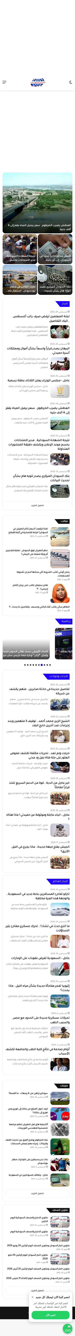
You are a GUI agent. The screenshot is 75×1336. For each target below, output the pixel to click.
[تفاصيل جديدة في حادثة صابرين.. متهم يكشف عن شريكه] (60, 704)
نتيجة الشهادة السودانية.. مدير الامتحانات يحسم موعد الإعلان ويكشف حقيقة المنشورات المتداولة (39, 445)
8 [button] (30, 665)
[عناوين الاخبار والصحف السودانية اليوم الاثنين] (60, 1222)
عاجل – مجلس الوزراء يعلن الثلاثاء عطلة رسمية (39, 380)
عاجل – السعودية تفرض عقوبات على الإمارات (40, 958)
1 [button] (50, 665)
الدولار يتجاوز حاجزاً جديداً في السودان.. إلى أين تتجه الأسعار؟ (55, 260)
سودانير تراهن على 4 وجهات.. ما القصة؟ (28, 1093)
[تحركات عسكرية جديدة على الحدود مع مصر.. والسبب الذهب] (60, 1032)
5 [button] (39, 665)
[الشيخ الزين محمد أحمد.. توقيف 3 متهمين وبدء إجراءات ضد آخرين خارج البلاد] (60, 736)
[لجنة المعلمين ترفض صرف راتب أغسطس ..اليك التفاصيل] (60, 331)
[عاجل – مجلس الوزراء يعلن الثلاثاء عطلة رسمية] (60, 391)
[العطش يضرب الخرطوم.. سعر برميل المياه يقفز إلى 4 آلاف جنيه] (37, 203)
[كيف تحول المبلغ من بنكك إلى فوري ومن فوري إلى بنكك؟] (60, 1113)
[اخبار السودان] (37, 83)
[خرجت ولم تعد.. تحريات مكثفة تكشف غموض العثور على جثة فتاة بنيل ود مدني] (60, 767)
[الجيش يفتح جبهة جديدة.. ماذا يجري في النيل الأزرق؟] (60, 862)
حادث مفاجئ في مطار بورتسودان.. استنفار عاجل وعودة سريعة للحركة (20, 291)
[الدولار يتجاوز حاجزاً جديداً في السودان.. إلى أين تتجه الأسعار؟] (55, 249)
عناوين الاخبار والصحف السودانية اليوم (29, 1232)
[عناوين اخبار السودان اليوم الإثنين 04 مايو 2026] (60, 1259)
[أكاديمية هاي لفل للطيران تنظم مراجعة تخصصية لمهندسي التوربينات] (60, 1129)
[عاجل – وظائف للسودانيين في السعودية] (60, 1180)
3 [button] (44, 665)
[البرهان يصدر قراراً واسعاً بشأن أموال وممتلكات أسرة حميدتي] (60, 363)
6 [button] (36, 665)
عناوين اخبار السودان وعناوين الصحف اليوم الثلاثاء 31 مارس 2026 (38, 1278)
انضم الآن (50, 1315)
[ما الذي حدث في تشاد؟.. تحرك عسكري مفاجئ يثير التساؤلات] (60, 941)
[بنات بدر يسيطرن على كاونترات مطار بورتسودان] (60, 1164)
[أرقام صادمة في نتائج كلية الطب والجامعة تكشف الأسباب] (60, 1064)
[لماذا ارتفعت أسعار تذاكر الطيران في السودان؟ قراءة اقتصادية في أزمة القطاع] (60, 537)
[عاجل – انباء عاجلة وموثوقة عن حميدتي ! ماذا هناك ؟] (60, 830)
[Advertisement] (37, 37)
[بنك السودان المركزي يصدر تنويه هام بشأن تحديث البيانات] (55, 280)
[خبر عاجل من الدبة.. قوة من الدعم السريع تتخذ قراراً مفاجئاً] (60, 798)
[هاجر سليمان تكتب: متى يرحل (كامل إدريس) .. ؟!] (60, 593)
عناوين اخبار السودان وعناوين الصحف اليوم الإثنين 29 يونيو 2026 (38, 1246)
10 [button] (25, 665)
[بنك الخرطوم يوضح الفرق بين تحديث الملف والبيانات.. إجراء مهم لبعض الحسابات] (60, 1147)
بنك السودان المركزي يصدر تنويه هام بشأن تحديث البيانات (55, 291)
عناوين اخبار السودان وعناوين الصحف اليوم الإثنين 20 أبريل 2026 (38, 1269)
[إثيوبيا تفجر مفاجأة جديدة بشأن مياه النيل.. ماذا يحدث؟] (60, 1001)
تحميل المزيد (37, 506)
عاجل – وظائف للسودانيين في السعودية (28, 1175)
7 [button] (33, 665)
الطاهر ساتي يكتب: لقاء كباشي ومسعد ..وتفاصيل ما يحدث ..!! (39, 607)
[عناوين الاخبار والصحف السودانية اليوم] (60, 1236)
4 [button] (42, 665)
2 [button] (47, 665)
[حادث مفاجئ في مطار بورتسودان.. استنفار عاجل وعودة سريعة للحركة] (20, 280)
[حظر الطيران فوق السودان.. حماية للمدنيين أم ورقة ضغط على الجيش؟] (60, 558)
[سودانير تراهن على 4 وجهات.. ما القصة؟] (60, 1098)
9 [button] (27, 665)
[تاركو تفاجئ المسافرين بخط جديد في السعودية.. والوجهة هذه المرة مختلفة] (60, 909)
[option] (37, 234)
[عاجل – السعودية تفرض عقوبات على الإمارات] (60, 969)
